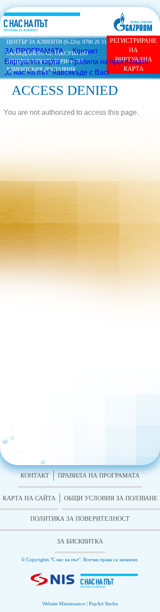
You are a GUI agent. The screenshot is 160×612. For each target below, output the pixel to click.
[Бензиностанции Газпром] (133, 21)
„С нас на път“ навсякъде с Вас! (56, 72)
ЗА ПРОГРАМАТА (34, 51)
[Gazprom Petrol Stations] (52, 581)
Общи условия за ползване (111, 498)
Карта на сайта (29, 498)
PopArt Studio (103, 603)
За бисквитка (80, 541)
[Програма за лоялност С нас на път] (42, 22)
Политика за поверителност (80, 518)
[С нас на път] (109, 582)
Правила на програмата (108, 61)
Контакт (85, 51)
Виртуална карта (32, 61)
